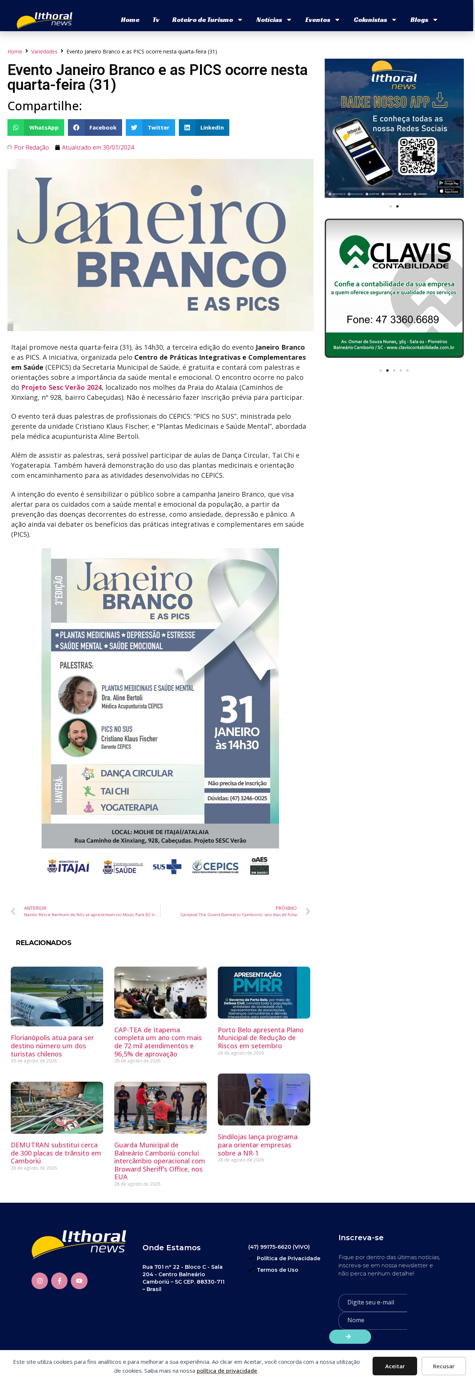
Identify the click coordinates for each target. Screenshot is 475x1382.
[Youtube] (79, 1280)
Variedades (44, 51)
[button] (35, 127)
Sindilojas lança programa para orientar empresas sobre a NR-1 (258, 1144)
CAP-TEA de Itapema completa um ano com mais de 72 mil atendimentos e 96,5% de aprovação (158, 1041)
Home (130, 19)
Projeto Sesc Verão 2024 (61, 387)
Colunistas (370, 19)
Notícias (269, 19)
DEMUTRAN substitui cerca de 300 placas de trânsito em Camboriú (56, 1152)
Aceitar (395, 1366)
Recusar (444, 1366)
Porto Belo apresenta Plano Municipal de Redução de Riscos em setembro (261, 1037)
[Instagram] (40, 1280)
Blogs (419, 19)
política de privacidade (227, 1370)
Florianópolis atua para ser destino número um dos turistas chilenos (52, 1045)
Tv (156, 19)
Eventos (317, 19)
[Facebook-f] (59, 1280)
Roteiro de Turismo (202, 19)
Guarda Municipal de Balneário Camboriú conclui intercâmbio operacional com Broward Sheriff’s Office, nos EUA (159, 1160)
